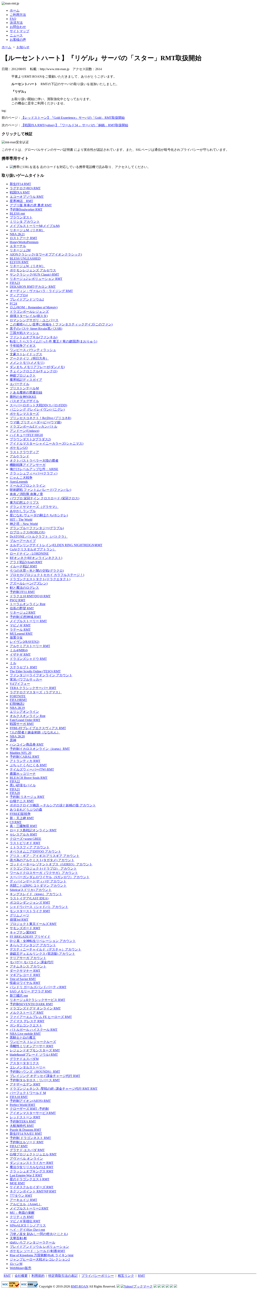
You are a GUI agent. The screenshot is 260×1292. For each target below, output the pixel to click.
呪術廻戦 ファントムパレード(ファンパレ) (40, 489)
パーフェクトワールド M (28, 1093)
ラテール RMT (20, 629)
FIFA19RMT (18, 700)
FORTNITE (18, 696)
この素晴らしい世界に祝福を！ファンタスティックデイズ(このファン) (61, 324)
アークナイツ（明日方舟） (29, 358)
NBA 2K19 (17, 708)
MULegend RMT (21, 633)
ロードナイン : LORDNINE (29, 553)
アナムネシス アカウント (28, 966)
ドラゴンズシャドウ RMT (28, 658)
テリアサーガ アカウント (28, 958)
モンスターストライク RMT (30, 911)
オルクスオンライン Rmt (27, 716)
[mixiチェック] (163, 1286)
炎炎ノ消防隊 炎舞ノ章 (26, 494)
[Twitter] (171, 1286)
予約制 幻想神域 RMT (25, 617)
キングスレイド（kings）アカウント (36, 894)
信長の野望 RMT (22, 608)
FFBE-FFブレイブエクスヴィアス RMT (38, 728)
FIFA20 (15, 793)
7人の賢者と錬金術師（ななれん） (35, 732)
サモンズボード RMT (25, 928)
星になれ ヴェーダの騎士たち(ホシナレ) (39, 515)
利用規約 (37, 1275)
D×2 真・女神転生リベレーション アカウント (43, 941)
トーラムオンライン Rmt (27, 604)
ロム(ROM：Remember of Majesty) (33, 307)
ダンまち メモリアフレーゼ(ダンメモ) (37, 367)
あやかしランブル (23, 511)
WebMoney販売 (20, 1268)
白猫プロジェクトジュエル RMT (33, 1154)
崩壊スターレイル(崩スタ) (29, 316)
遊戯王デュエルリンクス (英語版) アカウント (42, 953)
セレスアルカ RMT (23, 834)
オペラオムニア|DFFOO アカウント (35, 851)
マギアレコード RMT (25, 975)
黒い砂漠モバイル (23, 785)
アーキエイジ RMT (23, 1200)
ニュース (16, 35)
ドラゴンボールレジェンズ (29, 311)
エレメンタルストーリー (28, 1067)
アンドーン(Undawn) (24, 430)
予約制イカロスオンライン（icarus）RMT (40, 748)
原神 (13, 740)
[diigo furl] (167, 1286)
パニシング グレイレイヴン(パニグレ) (37, 409)
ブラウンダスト (21, 217)
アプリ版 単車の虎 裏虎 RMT (31, 205)
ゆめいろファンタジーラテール (32, 1242)
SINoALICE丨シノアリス (28, 1225)
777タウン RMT (21, 1195)
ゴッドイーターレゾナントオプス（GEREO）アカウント (51, 864)
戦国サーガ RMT (22, 724)
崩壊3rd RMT (19, 919)
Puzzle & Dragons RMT (25, 1129)
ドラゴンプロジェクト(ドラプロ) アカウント (43, 868)
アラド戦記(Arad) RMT (26, 562)
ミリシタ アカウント (25, 221)
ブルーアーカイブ (23, 541)
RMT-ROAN (79, 1286)
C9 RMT (16, 822)
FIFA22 (15, 781)
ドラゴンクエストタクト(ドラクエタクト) (40, 579)
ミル (13, 663)
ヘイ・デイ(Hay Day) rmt (27, 1229)
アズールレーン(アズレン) (29, 583)
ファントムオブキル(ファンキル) (33, 337)
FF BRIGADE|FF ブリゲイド (30, 936)
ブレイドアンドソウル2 (27, 299)
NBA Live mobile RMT (25, 1033)
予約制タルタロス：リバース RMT (35, 1080)
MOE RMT (17, 1183)
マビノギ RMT (20, 625)
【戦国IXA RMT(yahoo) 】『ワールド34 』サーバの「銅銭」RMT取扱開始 (74, 125)
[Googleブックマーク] (159, 1286)
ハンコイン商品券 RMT (27, 744)
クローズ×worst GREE (25, 838)
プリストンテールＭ (24, 388)
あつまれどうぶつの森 (26, 809)
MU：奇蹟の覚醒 (22, 1212)
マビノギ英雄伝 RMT (25, 1221)
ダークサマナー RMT (25, 970)
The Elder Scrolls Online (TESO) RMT (35, 671)
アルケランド (19, 456)
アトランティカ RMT (25, 761)
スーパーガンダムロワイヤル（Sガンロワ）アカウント (50, 877)
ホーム (15, 10)
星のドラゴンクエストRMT (29, 1179)
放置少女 (16, 637)
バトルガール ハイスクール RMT (33, 1029)
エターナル (18, 246)
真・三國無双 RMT (23, 826)
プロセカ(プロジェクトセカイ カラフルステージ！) (47, 575)
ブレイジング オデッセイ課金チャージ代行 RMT (45, 1076)
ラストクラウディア (24, 452)
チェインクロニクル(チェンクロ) (33, 371)
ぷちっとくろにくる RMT (28, 765)
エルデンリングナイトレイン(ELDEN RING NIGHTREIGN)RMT (56, 545)
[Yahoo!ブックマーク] (137, 1286)
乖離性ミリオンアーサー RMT (31, 1046)
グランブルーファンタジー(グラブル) (37, 528)
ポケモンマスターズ (24, 413)
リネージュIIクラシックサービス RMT (37, 1000)
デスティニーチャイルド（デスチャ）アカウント (45, 949)
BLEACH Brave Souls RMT (29, 777)
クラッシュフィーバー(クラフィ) (33, 473)
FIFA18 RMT (19, 1097)
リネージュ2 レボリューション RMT (36, 278)
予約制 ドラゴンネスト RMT (30, 1138)
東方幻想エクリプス (24, 502)
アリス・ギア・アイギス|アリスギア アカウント (44, 855)
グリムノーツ (19, 915)
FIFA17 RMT (19, 1146)
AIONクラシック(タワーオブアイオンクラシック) (46, 254)
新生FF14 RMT (20, 184)
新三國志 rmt (19, 995)
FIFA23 (15, 283)
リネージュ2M (20, 250)
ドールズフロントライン (28, 485)
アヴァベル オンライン (26, 1158)
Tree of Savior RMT (23, 979)
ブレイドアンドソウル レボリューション (39, 1246)
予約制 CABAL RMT (24, 756)
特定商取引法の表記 (63, 1275)
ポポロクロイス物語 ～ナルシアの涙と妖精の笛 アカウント (53, 805)
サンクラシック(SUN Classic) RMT (34, 274)
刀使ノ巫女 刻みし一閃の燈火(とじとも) (39, 1234)
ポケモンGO (19, 448)
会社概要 (21, 1275)
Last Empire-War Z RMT (26, 1175)
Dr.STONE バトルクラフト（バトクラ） (39, 536)
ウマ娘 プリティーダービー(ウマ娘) (35, 422)
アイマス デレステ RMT (27, 1021)
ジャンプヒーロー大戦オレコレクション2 (40, 1259)
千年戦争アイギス (23, 345)
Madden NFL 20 (20, 753)
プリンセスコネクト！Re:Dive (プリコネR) (40, 418)
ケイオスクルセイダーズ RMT (31, 1187)
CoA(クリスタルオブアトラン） (33, 549)
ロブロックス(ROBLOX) (27, 532)
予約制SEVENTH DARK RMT (31, 1004)
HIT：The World (21, 519)
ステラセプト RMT (23, 667)
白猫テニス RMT (22, 801)
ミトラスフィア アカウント (30, 847)
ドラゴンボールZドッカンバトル (33, 426)
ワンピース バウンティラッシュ (33, 350)
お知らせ (22, 47)
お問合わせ (18, 27)
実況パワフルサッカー (26, 679)
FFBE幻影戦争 (20, 814)
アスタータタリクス (24, 1063)
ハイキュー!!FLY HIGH (26, 435)
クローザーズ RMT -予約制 (29, 1108)
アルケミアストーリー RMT (30, 646)
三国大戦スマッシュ (24, 333)
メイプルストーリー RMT (28, 621)
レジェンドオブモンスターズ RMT (35, 1050)
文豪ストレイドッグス (26, 354)
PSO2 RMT (17, 600)
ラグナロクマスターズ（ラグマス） (36, 692)
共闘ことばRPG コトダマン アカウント (38, 885)
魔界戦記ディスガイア (26, 379)
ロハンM (16, 1263)
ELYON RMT (19, 262)
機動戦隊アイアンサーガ (28, 465)
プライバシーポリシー (97, 1275)
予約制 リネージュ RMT (27, 797)
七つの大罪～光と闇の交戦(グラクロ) (37, 570)
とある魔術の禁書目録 (26, 392)
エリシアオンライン (24, 711)
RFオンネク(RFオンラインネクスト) (36, 558)
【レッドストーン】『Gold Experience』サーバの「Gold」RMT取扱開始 (73, 117)
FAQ (13, 18)
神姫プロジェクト (23, 375)
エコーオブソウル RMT (27, 196)
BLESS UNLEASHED (25, 258)
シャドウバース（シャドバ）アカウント (39, 907)
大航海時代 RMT (22, 1125)
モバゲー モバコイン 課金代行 (32, 962)
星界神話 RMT (21, 201)
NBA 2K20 (17, 736)
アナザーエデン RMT (25, 1084)
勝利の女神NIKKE (23, 396)
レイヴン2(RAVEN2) (24, 641)
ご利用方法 (18, 14)
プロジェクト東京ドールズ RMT (33, 924)
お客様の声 (18, 39)
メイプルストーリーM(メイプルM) (35, 226)
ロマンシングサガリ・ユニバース (34, 320)
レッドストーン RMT (25, 1117)
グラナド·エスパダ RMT (27, 1150)
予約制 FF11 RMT (22, 592)
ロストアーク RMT (23, 238)
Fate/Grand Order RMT (25, 720)
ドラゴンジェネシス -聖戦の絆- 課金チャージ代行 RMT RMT (54, 1088)
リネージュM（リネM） (27, 230)
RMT (7, 1275)
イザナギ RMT (20, 654)
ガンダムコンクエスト (26, 1025)
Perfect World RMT (22, 1105)
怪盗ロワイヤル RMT (25, 983)
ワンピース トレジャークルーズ (33, 1042)
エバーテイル (19, 384)
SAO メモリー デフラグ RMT (31, 991)
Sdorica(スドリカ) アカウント (31, 890)
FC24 (13, 303)
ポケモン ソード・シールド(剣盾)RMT (37, 1251)
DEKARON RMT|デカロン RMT (33, 286)
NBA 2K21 (17, 234)
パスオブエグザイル (24, 401)
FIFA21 (15, 789)
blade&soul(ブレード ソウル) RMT (34, 1054)
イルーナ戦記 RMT (23, 566)
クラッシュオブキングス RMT (31, 1171)
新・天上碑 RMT (22, 818)
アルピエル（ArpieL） (26, 1204)
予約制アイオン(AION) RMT (30, 1101)
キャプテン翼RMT (23, 932)
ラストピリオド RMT (25, 843)
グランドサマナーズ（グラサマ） (34, 506)
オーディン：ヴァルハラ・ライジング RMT (41, 291)
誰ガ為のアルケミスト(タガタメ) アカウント (42, 860)
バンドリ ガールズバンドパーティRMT (38, 987)
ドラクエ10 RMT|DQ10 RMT (30, 596)
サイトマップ (19, 31)
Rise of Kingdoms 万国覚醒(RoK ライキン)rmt (41, 1255)
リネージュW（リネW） (27, 266)
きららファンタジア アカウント (33, 945)
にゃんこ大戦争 (21, 477)
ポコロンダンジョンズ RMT (30, 902)
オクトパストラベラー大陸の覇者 (34, 460)
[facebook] (175, 1286)
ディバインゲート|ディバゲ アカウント (38, 881)
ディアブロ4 (19, 295)
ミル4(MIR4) (19, 650)
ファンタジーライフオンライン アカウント (41, 675)
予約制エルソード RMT (27, 1142)
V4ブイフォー (20, 683)
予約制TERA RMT (23, 1121)
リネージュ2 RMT (23, 612)
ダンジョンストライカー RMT (31, 1163)
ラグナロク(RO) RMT (25, 188)
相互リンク (126, 1275)
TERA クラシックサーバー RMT (33, 688)
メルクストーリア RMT (27, 1012)
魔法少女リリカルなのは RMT (31, 1167)
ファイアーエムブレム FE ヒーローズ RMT (41, 1017)
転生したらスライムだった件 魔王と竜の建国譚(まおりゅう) (53, 341)
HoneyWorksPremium (24, 242)
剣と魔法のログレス (24, 587)
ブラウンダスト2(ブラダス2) (30, 439)
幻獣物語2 (17, 703)
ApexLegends (19, 481)
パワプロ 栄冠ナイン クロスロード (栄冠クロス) (44, 498)
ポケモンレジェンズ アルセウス (33, 270)
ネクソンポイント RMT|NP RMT (33, 1191)
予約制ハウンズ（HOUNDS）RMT (35, 1071)
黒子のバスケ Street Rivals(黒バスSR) (36, 328)
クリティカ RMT (22, 1217)
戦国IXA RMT (20, 192)
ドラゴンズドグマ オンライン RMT (35, 1008)
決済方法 (16, 22)
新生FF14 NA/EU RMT (26, 1133)
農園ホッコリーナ (23, 773)
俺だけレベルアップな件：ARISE (34, 469)
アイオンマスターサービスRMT (33, 1113)
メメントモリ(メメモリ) (27, 362)
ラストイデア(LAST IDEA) (29, 898)
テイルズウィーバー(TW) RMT (32, 769)
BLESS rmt (17, 213)
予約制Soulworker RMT (26, 209)
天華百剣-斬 (18, 1238)
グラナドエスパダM (24, 1059)
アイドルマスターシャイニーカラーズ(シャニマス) (46, 443)
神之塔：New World (24, 524)
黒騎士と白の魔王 (23, 1037)
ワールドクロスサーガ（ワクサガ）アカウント (44, 873)
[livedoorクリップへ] (155, 1286)
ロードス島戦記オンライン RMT (33, 830)
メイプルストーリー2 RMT (29, 1208)
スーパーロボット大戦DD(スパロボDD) (38, 405)
